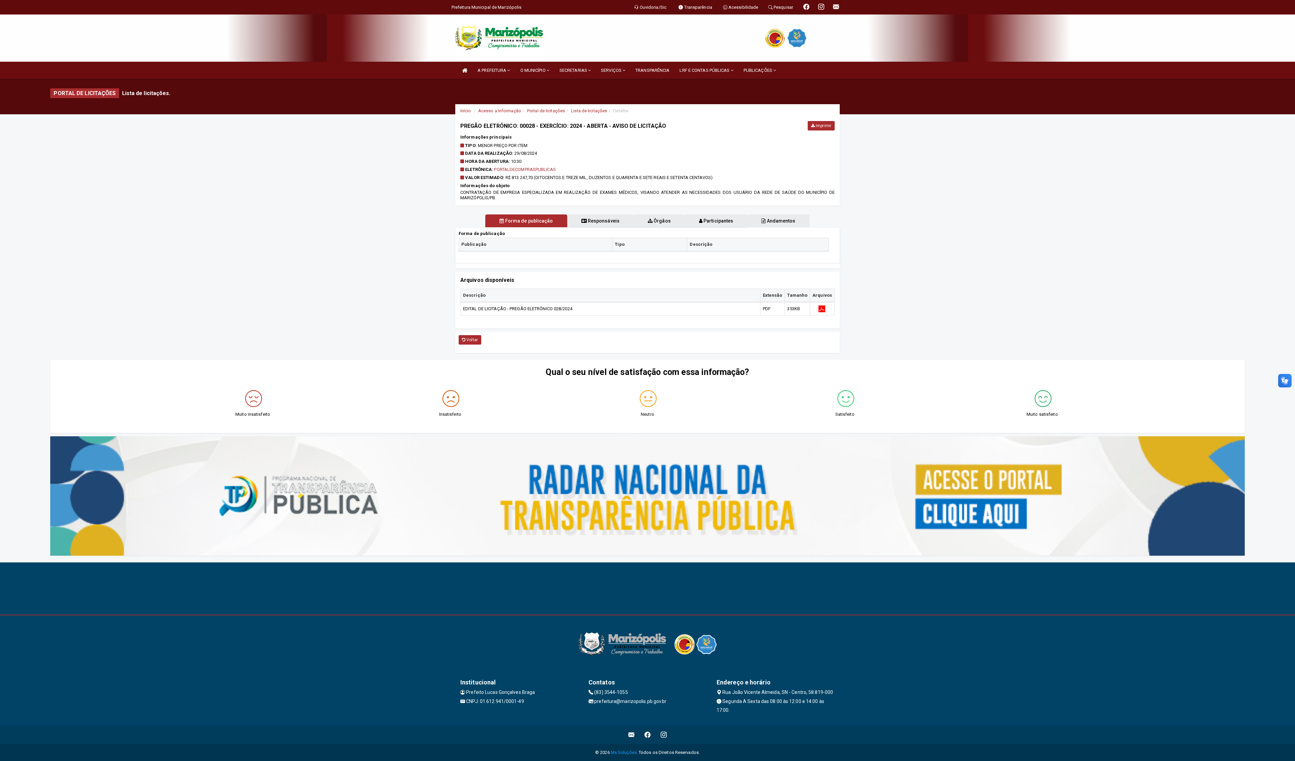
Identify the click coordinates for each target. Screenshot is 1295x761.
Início (465, 110)
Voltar (471, 340)
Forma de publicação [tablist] (528, 221)
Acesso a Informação (499, 110)
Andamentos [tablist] (780, 221)
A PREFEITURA (492, 70)
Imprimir (823, 125)
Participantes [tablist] (717, 221)
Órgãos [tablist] (662, 221)
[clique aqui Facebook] (648, 735)
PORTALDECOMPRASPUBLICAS (524, 169)
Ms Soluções (624, 752)
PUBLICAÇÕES (758, 70)
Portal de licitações (546, 110)
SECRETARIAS (573, 70)
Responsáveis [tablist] (603, 221)
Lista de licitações (589, 110)
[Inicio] (465, 70)
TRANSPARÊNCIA (652, 70)
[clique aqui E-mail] (631, 735)
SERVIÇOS (612, 70)
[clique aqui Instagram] (664, 735)
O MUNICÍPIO (533, 70)
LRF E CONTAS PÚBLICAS (705, 70)
